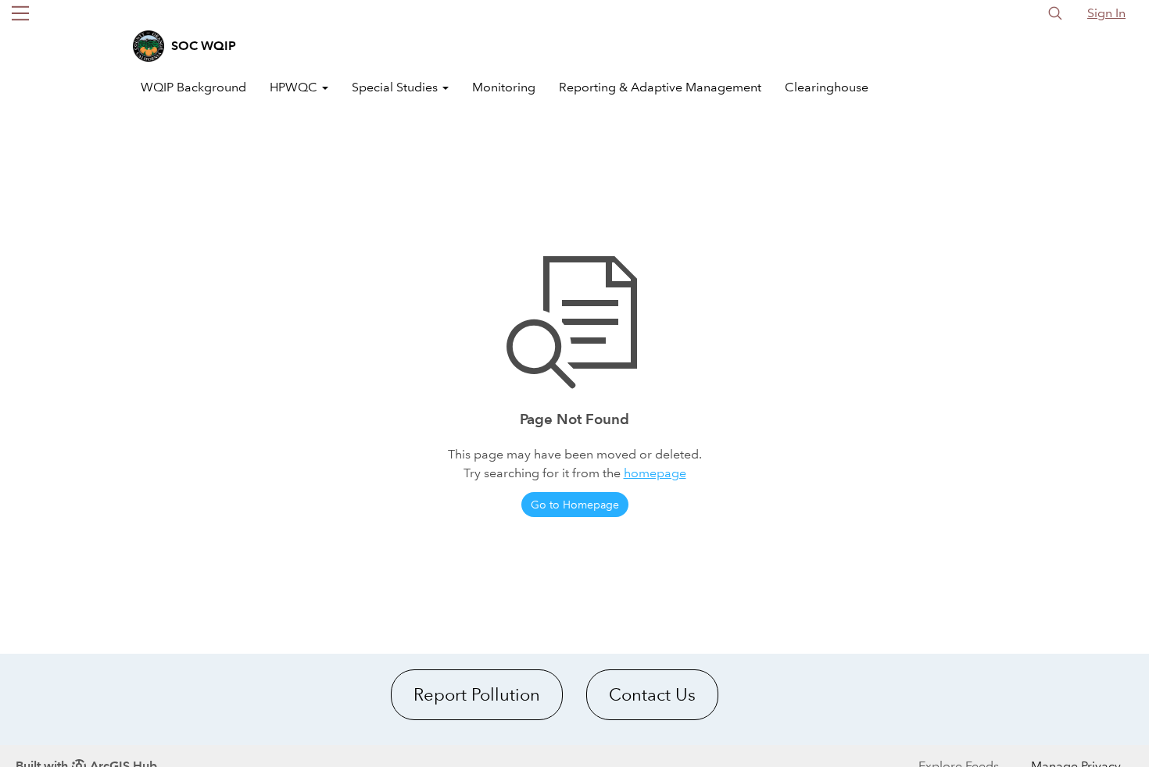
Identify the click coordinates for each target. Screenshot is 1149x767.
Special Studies (396, 87)
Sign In (1106, 12)
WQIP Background (193, 87)
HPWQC (295, 87)
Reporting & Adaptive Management (660, 87)
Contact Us (652, 694)
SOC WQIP (203, 45)
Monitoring (503, 87)
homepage (655, 473)
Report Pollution (476, 694)
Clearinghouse (826, 87)
